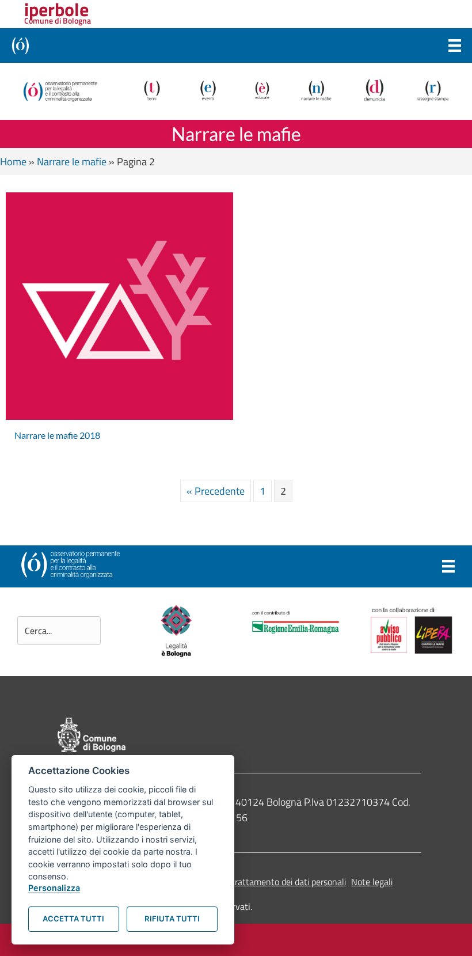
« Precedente (215, 491)
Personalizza (54, 888)
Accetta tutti (73, 918)
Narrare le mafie (71, 161)
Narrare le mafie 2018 (57, 435)
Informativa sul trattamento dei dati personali (259, 882)
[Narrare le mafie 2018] (119, 305)
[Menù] (454, 45)
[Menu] (448, 566)
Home (13, 161)
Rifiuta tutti (172, 918)
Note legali (372, 882)
